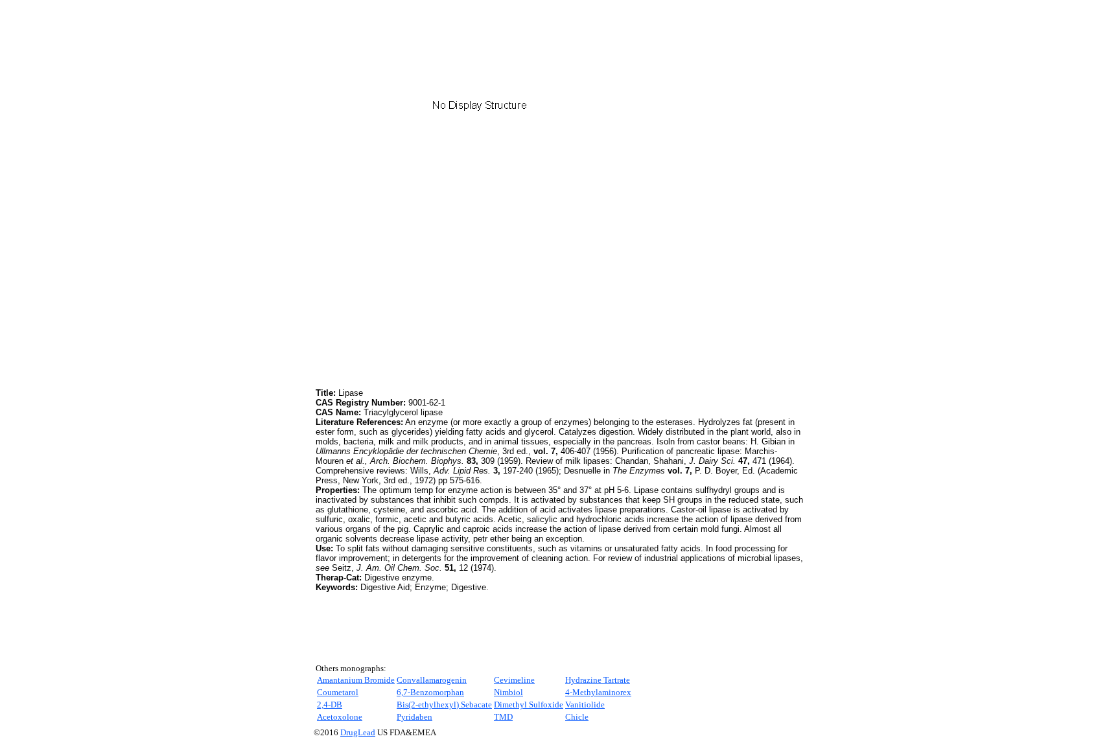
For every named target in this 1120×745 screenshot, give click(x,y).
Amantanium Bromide (356, 680)
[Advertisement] (424, 294)
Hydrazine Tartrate (597, 680)
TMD (503, 717)
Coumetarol (337, 692)
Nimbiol (508, 692)
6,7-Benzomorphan (430, 692)
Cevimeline (514, 680)
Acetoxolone (339, 717)
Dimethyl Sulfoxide (528, 704)
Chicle (577, 717)
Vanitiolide (585, 704)
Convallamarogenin (432, 680)
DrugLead (357, 732)
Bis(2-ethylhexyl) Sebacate (444, 704)
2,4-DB (329, 704)
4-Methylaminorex (598, 692)
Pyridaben (414, 717)
